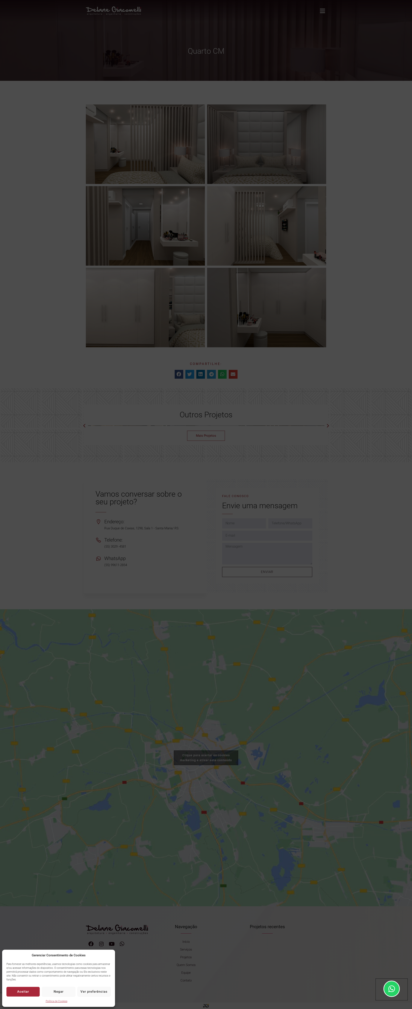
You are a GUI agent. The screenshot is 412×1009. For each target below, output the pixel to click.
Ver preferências (94, 992)
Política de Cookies (56, 1001)
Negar (59, 992)
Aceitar (23, 992)
